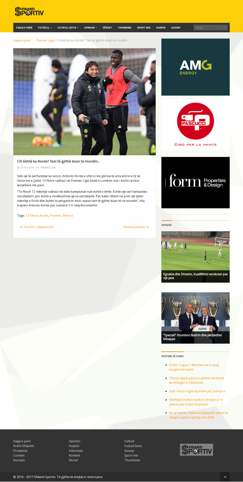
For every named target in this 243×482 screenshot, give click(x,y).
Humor (161, 27)
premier (55, 215)
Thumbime (124, 27)
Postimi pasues (135, 227)
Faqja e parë (22, 40)
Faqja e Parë (24, 27)
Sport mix (144, 27)
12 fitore (32, 215)
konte (44, 215)
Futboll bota (67, 27)
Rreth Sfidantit (23, 446)
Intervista (76, 451)
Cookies (19, 455)
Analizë (74, 446)
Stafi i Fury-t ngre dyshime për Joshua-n (197, 391)
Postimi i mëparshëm (38, 227)
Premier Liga (45, 40)
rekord (68, 215)
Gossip (175, 27)
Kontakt (19, 460)
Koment (74, 455)
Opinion (89, 27)
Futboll (43, 27)
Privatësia (20, 451)
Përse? (107, 27)
